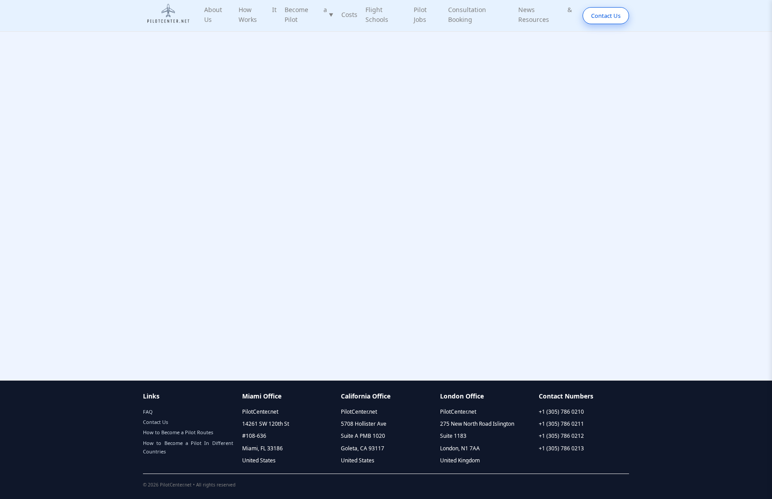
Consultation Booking (467, 14)
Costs (349, 14)
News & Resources (545, 14)
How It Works (258, 14)
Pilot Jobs (420, 14)
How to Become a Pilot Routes (178, 432)
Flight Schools (376, 14)
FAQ (148, 411)
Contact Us (606, 16)
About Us (213, 14)
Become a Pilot (309, 14)
